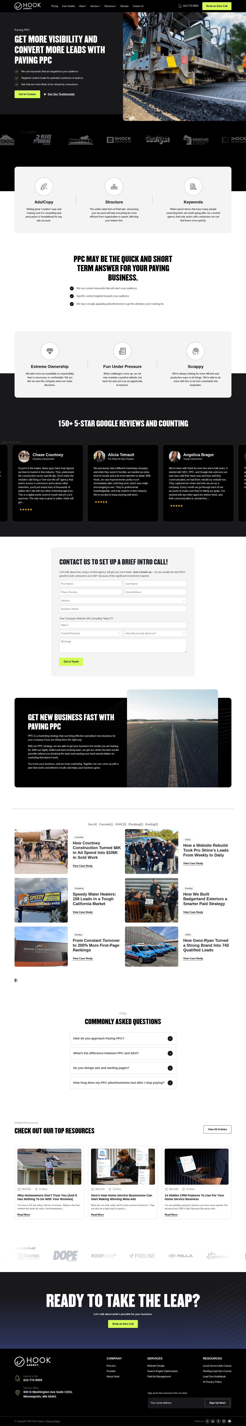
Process (111, 1365)
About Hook (113, 1376)
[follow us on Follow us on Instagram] (224, 1421)
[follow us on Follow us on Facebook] (218, 1421)
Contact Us (138, 6)
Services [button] (94, 6)
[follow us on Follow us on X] (207, 1421)
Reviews (124, 6)
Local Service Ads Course (217, 1365)
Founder (111, 1371)
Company (114, 1358)
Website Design (156, 1365)
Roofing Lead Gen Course (217, 1371)
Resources (212, 1358)
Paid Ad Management (159, 1376)
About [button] (82, 6)
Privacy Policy (53, 1421)
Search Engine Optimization (162, 1371)
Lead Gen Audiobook (214, 1376)
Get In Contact (27, 94)
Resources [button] (110, 6)
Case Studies (68, 6)
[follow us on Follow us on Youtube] (229, 1421)
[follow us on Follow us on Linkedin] (213, 1421)
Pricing (54, 6)
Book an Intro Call (216, 6)
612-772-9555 (190, 5)
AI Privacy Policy (212, 1381)
